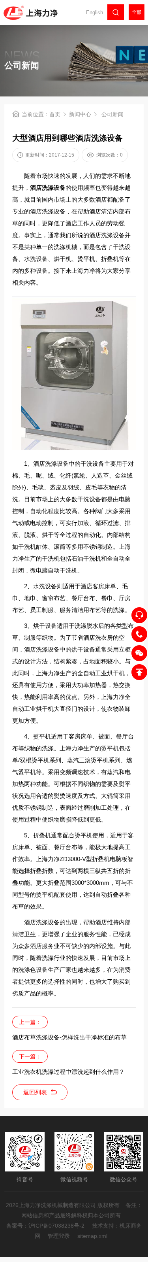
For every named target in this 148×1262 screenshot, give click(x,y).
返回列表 (35, 1092)
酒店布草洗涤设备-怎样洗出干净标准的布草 (69, 1037)
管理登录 (59, 1236)
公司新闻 (112, 114)
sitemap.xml (92, 1236)
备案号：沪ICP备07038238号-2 (45, 1225)
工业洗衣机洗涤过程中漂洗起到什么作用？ (68, 1071)
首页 (54, 114)
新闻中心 (80, 114)
